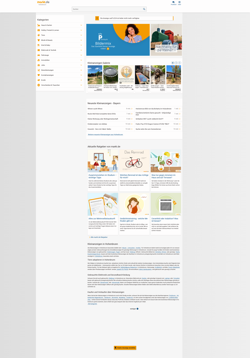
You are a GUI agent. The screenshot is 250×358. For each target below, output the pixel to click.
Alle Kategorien (92, 304)
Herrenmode (115, 282)
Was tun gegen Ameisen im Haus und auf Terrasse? (163, 176)
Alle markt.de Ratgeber (99, 237)
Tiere (43, 35)
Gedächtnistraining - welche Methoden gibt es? (134, 219)
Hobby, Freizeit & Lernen (50, 30)
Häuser (124, 248)
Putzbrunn (172, 295)
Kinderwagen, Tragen (113, 252)
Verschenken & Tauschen (50, 85)
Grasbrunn (129, 297)
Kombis (138, 248)
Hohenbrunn (99, 256)
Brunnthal (115, 297)
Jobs (43, 65)
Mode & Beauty (46, 40)
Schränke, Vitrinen (160, 252)
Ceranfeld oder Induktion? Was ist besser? (165, 219)
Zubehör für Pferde (122, 269)
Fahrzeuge (45, 55)
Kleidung (132, 252)
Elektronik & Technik (48, 50)
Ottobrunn (107, 297)
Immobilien (45, 60)
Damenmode (104, 282)
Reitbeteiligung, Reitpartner (129, 267)
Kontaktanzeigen (47, 75)
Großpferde (158, 267)
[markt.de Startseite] (43, 2)
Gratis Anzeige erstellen (126, 348)
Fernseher (177, 278)
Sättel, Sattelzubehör (145, 269)
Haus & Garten (46, 25)
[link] (97, 78)
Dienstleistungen (47, 70)
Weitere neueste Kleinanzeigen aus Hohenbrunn (105, 135)
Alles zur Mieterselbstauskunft (102, 218)
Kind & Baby (45, 45)
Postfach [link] (173, 4)
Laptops (167, 278)
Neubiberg (122, 297)
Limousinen (131, 248)
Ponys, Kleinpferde (174, 267)
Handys (144, 278)
